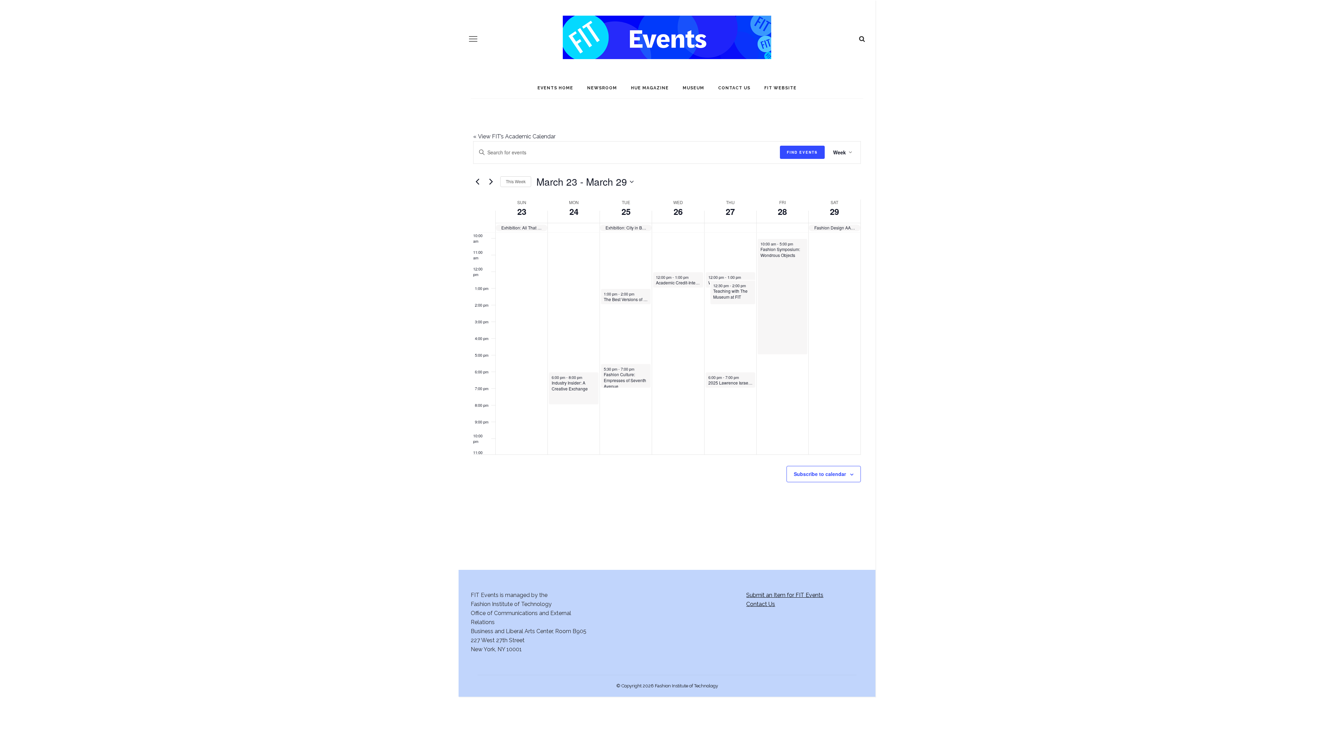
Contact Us (734, 88)
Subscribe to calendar (820, 473)
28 (782, 211)
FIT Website (780, 88)
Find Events (802, 152)
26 (678, 211)
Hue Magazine (650, 88)
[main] (667, 324)
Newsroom (602, 88)
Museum (693, 88)
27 (730, 211)
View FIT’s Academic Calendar (514, 136)
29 (834, 211)
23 (521, 211)
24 (573, 211)
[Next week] (491, 182)
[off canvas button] (473, 39)
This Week (516, 181)
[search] (862, 39)
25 (626, 211)
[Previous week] (477, 182)
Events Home (555, 88)
